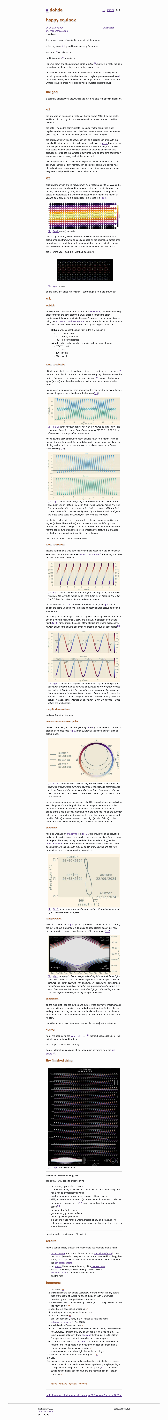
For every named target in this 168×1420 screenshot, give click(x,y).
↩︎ (63, 1289)
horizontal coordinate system (70, 321)
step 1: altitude (55, 364)
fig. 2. (67, 604)
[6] (47, 102)
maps (96, 554)
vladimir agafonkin (103, 1253)
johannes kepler (59, 1272)
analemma (51, 827)
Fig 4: (55, 683)
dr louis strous (58, 1253)
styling (50, 1029)
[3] (63, 57)
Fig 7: (55, 976)
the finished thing (59, 1060)
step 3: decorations (58, 709)
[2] (57, 51)
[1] (62, 45)
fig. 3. (106, 604)
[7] (120, 370)
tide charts (95, 311)
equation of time (54, 843)
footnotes (53, 1282)
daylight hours (53, 918)
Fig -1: (56, 231)
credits (51, 1241)
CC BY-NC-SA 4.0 (45, 1412)
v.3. (48, 298)
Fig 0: (55, 286)
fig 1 (96, 393)
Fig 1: (56, 427)
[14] (58, 1206)
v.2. (48, 178)
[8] (97, 377)
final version (79, 1341)
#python (83, 1384)
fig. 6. (85, 834)
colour (90, 554)
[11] (87, 1035)
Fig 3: (56, 592)
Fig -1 (104, 198)
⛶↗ (49, 231)
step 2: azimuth (55, 544)
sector (105, 143)
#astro (54, 1384)
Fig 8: (55, 1167)
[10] (118, 626)
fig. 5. (73, 731)
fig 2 (62, 448)
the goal (52, 92)
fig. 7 (103, 1367)
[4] (95, 63)
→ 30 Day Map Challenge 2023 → (105, 1395)
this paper (87, 1335)
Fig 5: (56, 783)
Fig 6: (56, 909)
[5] (119, 76)
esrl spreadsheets (63, 1263)
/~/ (104, 10)
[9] (100, 554)
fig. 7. (107, 931)
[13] (80, 1202)
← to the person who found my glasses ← (66, 1395)
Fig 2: (55, 501)
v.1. (48, 109)
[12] (53, 1053)
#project (73, 1384)
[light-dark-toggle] (120, 10)
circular (82, 554)
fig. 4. (55, 623)
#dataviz (63, 1384)
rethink (50, 305)
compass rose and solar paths (62, 721)
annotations (52, 999)
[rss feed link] (117, 10)
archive (110, 10)
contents (51, 34)
